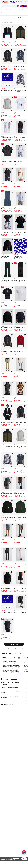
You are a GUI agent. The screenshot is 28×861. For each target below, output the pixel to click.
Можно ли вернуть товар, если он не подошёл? (12, 696)
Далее (22, 648)
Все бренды (19, 9)
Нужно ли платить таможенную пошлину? (10, 691)
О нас (23, 6)
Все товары (12, 9)
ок (24, 858)
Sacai (2, 41)
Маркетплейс (4, 9)
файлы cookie (16, 858)
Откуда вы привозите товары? (10, 687)
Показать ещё (14, 644)
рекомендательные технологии (8, 859)
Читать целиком (15, 672)
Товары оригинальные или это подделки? (10, 683)
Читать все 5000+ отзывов (21, 653)
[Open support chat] (24, 852)
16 (19, 648)
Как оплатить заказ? (7, 704)
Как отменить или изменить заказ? (11, 701)
